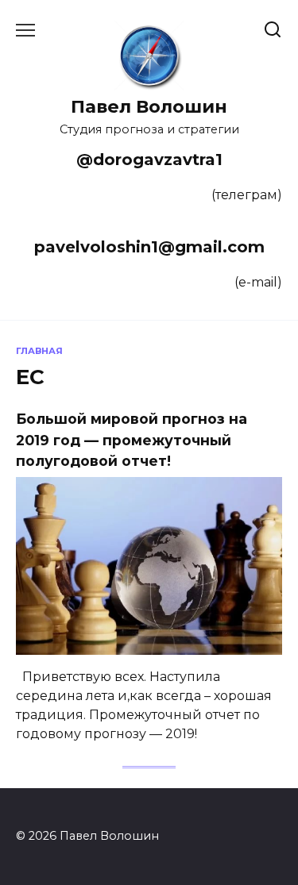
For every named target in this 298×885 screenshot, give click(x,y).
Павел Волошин (149, 106)
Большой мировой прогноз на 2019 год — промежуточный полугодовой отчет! (131, 439)
